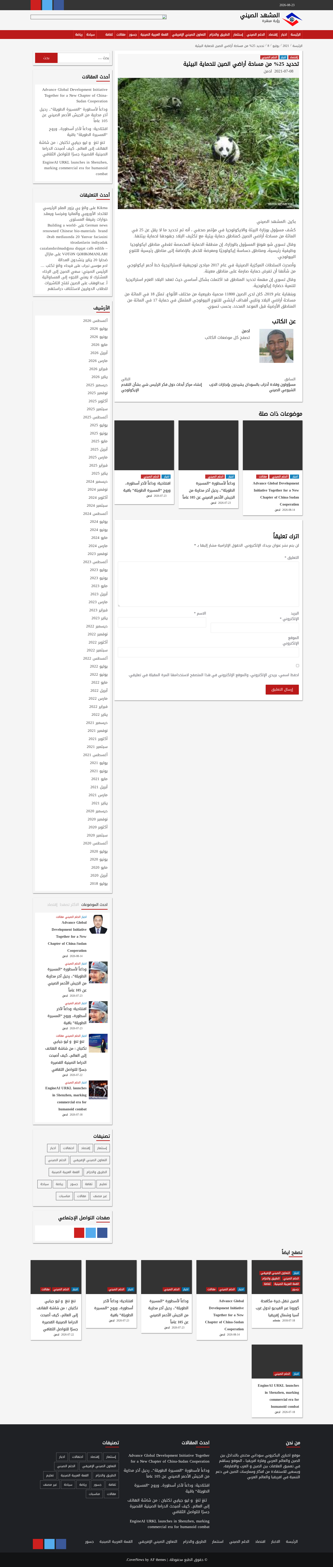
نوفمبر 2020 (98, 819)
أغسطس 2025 (95, 417)
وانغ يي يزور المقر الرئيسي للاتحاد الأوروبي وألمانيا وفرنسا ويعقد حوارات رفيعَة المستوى (75, 213)
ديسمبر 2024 (97, 482)
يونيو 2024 (99, 530)
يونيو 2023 (99, 578)
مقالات (120, 34)
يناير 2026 (100, 377)
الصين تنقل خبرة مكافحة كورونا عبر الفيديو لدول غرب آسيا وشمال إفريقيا (277, 1308)
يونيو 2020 (99, 859)
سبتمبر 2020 (97, 835)
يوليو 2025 (99, 425)
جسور (133, 34)
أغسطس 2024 (95, 514)
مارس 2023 (98, 602)
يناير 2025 (100, 473)
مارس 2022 (98, 699)
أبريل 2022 (99, 691)
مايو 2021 (99, 779)
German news (96, 225)
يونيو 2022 (99, 675)
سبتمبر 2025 (97, 409)
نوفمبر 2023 (98, 554)
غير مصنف (100, 1196)
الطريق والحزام (219, 34)
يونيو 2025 (99, 433)
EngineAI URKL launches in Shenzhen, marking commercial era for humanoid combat (75, 168)
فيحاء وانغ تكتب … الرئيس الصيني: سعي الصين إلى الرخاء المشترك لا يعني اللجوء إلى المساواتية (74, 271)
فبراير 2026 (98, 369)
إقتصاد (273, 34)
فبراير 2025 (98, 466)
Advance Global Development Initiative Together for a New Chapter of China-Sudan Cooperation (276, 494)
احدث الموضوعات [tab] (94, 904)
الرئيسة (296, 34)
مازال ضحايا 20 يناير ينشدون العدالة (76, 256)
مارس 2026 (98, 361)
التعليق (292, 557)
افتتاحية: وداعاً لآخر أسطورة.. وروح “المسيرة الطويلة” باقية (147, 487)
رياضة (79, 34)
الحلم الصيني (256, 34)
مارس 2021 (98, 795)
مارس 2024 (98, 546)
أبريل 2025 (99, 449)
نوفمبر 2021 (98, 731)
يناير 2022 (100, 715)
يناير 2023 (100, 618)
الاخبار (275, 1541)
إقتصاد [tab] (52, 904)
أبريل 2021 (99, 787)
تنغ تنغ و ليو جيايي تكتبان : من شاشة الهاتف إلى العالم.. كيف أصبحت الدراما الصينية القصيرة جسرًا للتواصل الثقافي (73, 149)
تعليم (103, 1184)
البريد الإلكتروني (289, 616)
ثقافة (109, 34)
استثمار (218, 1541)
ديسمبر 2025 (97, 385)
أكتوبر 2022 (98, 642)
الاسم (200, 613)
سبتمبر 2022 (97, 650)
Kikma (102, 207)
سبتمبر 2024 (97, 506)
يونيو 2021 (99, 771)
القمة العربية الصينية (154, 34)
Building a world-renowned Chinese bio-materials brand (75, 228)
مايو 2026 (99, 345)
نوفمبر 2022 (98, 634)
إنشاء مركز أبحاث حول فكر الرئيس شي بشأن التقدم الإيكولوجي (161, 384)
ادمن (268, 71)
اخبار (284, 34)
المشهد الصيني (260, 15)
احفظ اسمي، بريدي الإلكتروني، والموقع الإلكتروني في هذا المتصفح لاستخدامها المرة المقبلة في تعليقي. (213, 675)
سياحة (90, 34)
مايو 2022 (99, 683)
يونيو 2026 (99, 337)
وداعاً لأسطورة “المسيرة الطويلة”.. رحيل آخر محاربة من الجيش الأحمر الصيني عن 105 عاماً (209, 490)
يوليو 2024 (99, 522)
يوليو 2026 (99, 329)
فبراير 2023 (98, 610)
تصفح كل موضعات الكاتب (227, 337)
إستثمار (238, 34)
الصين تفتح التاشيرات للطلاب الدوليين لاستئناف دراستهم (76, 285)
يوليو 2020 (99, 852)
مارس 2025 (98, 457)
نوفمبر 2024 (98, 490)
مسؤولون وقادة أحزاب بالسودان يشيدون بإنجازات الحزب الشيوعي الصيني (252, 384)
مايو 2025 (99, 441)
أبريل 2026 (99, 353)
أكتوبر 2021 (98, 739)
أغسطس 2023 (95, 562)
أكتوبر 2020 (98, 827)
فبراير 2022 (98, 707)
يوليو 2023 (99, 570)
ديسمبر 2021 (97, 723)
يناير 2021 (100, 803)
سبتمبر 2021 (97, 747)
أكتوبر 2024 (98, 498)
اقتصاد (260, 1541)
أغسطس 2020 (95, 843)
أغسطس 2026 (95, 321)
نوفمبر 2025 (98, 393)
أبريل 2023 (99, 594)
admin (276, 1320)
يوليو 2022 (99, 666)
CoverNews (135, 1559)
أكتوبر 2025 (98, 401)
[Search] (33, 35)
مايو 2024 (99, 538)
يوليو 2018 (99, 884)
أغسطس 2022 (95, 659)
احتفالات (68, 1148)
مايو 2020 (99, 868)
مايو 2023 (99, 586)
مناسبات (64, 1196)
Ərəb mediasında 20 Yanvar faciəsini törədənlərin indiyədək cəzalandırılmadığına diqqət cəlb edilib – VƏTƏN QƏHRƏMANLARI (74, 245)
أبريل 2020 (99, 876)
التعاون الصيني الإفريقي (189, 34)
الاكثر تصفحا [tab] (69, 904)
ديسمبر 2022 (97, 626)
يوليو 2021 (99, 763)
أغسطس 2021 (95, 755)
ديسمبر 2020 (97, 811)
